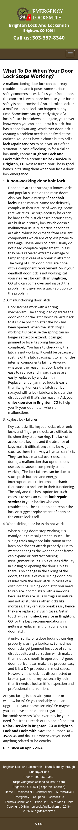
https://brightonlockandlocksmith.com (39, 782)
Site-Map (57, 802)
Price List (41, 802)
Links (70, 802)
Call (40, 824)
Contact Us (56, 797)
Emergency (21, 797)
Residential (24, 792)
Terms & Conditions (18, 802)
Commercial (44, 792)
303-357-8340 (48, 37)
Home (9, 792)
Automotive (64, 792)
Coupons (39, 797)
